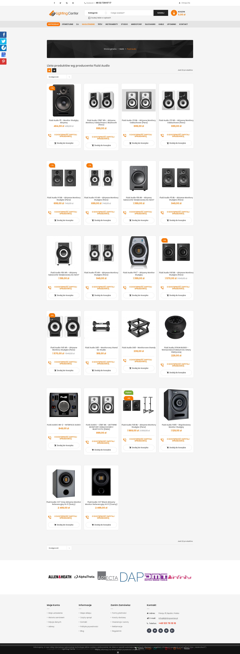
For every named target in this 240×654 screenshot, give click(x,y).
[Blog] (3, 47)
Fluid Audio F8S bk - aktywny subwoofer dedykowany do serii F (138, 198)
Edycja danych (54, 622)
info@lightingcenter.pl (168, 618)
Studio (124, 24)
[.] (54, 3)
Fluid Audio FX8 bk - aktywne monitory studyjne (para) (176, 273)
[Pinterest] (3, 61)
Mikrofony (136, 24)
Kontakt (183, 24)
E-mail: (152, 618)
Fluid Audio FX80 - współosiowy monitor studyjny (176, 426)
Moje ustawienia (55, 613)
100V (100, 24)
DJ (77, 24)
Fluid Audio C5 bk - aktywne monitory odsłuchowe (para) (139, 121)
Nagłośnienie (88, 24)
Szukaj (160, 13)
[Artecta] (108, 577)
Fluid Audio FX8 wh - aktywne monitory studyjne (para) (63, 348)
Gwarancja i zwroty (120, 622)
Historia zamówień (56, 617)
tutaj (142, 650)
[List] (54, 70)
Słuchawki (150, 24)
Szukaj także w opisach (101, 17)
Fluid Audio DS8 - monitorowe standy (139, 347)
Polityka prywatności (89, 626)
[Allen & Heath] (60, 577)
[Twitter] (3, 41)
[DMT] (156, 577)
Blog (82, 631)
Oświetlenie (67, 24)
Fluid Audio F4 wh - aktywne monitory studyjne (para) (101, 198)
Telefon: (152, 623)
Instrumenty (112, 24)
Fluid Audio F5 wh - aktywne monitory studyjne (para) (101, 273)
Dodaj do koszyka (63, 143)
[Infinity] (180, 577)
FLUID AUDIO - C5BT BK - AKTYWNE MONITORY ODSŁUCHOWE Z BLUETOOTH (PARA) (101, 427)
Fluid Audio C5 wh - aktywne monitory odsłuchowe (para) (176, 121)
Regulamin (117, 631)
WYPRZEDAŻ (53, 24)
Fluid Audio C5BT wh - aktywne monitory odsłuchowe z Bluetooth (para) (101, 122)
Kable (161, 24)
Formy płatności (119, 613)
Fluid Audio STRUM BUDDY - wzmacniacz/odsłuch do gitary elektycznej (176, 349)
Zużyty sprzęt (86, 617)
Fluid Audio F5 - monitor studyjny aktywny (63, 121)
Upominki (171, 24)
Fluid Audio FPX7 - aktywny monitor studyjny (139, 273)
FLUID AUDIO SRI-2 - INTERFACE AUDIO (64, 425)
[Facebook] (3, 34)
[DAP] (132, 577)
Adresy (51, 626)
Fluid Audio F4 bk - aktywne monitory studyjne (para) (63, 198)
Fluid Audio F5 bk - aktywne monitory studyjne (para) (176, 198)
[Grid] (49, 70)
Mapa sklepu (85, 613)
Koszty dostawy (119, 617)
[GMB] (3, 54)
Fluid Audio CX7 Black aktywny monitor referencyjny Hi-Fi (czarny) (101, 503)
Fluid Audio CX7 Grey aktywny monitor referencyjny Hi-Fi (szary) (63, 503)
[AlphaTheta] (84, 577)
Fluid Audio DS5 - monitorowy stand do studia (101, 348)
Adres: (152, 613)
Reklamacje (117, 626)
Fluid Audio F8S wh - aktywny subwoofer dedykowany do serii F (63, 273)
